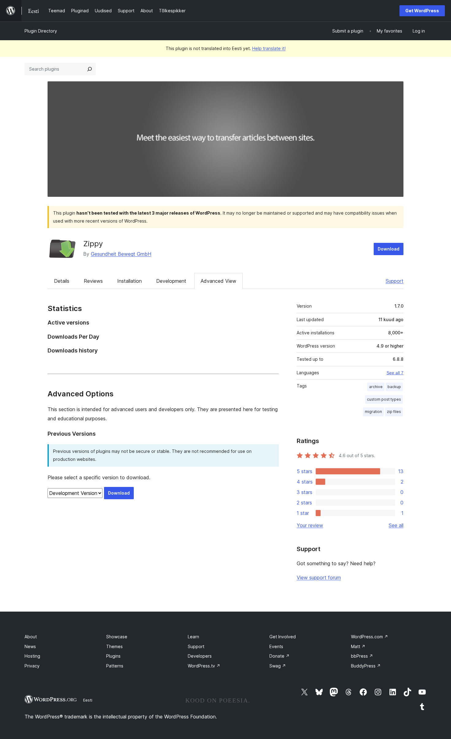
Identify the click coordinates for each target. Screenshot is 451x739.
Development (171, 281)
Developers (200, 656)
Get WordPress (422, 10)
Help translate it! (269, 48)
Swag (277, 665)
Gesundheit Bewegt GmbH (121, 254)
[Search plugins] (89, 69)
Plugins (113, 656)
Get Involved (282, 636)
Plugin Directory (41, 30)
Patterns (114, 665)
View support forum (319, 577)
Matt (358, 646)
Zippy (93, 243)
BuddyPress (366, 665)
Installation (129, 281)
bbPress (362, 656)
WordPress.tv (204, 665)
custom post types (384, 399)
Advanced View (218, 281)
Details (61, 281)
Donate (279, 656)
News (30, 646)
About (31, 636)
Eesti (87, 700)
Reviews (93, 281)
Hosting (32, 656)
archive (376, 386)
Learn (193, 636)
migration (373, 411)
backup (394, 386)
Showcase (116, 636)
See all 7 (395, 372)
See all (396, 525)
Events (276, 646)
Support (394, 281)
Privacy (32, 665)
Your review (310, 525)
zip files (394, 411)
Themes (114, 646)
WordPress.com (369, 636)
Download (388, 248)
